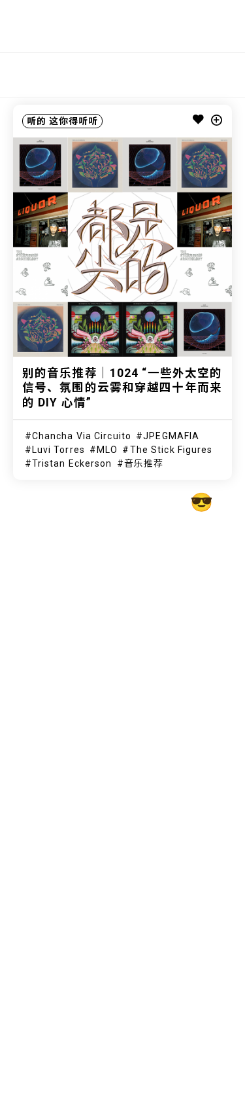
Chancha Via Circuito (81, 436)
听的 (36, 121)
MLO (107, 449)
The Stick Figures (171, 449)
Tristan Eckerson (72, 463)
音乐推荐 (143, 463)
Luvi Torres (58, 449)
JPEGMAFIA (171, 436)
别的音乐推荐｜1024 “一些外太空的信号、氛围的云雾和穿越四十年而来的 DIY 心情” (122, 388)
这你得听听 (74, 121)
